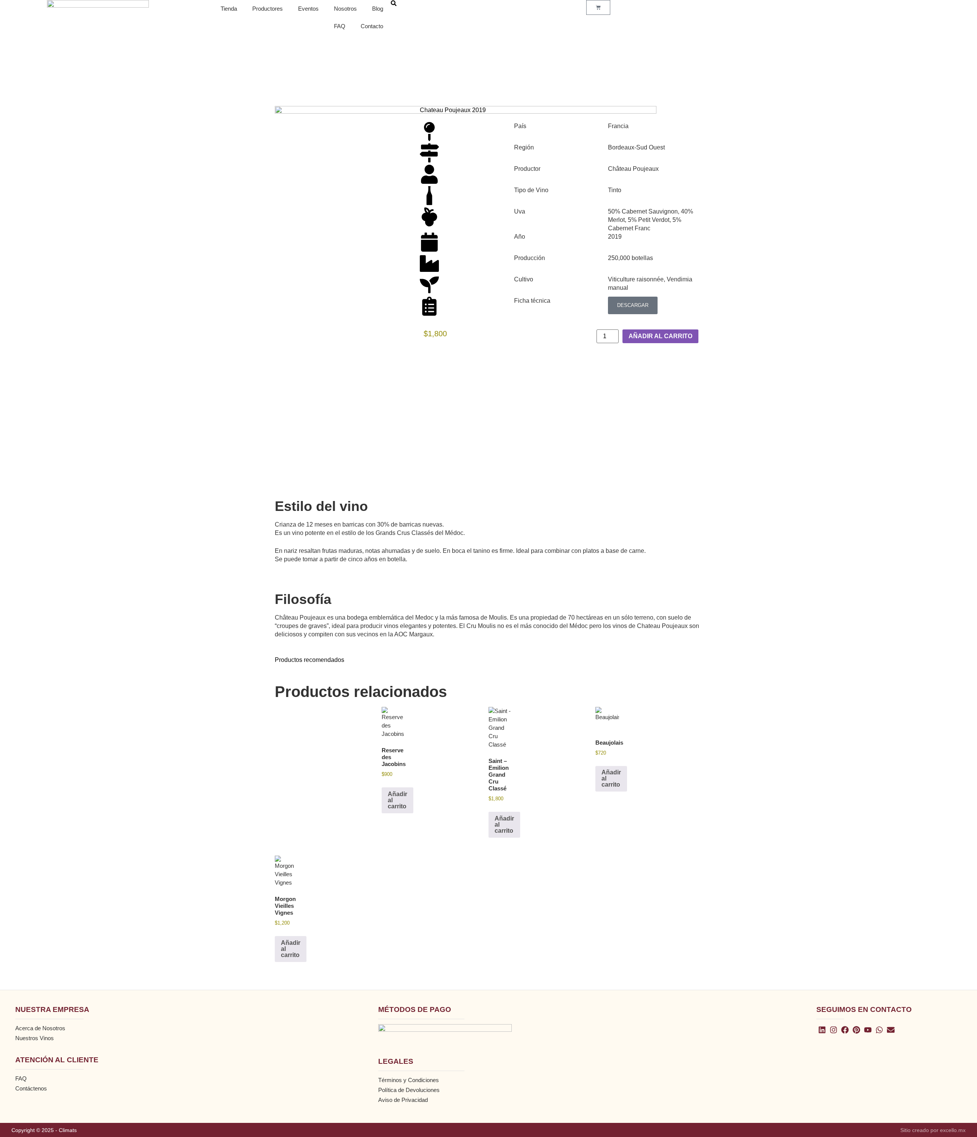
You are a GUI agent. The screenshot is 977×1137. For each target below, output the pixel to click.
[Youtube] (868, 1030)
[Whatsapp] (879, 1030)
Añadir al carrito (660, 336)
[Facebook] (845, 1030)
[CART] (598, 7)
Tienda (229, 8)
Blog (377, 8)
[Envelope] (890, 1030)
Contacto (372, 26)
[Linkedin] (822, 1030)
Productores (267, 8)
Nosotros (345, 8)
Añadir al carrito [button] (397, 800)
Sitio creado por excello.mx (933, 1130)
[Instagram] (833, 1030)
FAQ (339, 26)
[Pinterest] (856, 1030)
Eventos (308, 8)
